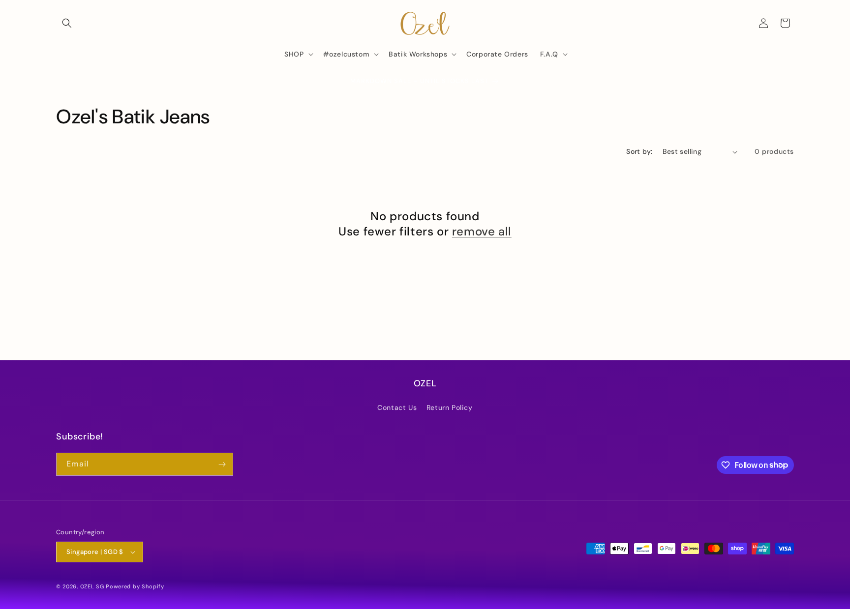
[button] (67, 23)
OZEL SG (92, 586)
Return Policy (449, 407)
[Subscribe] (222, 464)
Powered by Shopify (135, 586)
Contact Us (397, 407)
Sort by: (639, 151)
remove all (482, 231)
